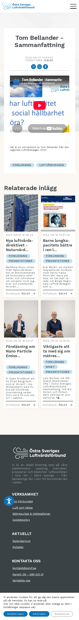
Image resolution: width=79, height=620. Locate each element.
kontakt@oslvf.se (24, 568)
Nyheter (18, 547)
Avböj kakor (39, 614)
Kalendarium (21, 541)
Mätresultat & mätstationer (31, 513)
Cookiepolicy (21, 520)
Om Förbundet (22, 501)
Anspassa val (62, 614)
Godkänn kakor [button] (15, 614)
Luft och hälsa (22, 507)
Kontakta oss (21, 580)
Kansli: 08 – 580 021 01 (28, 574)
